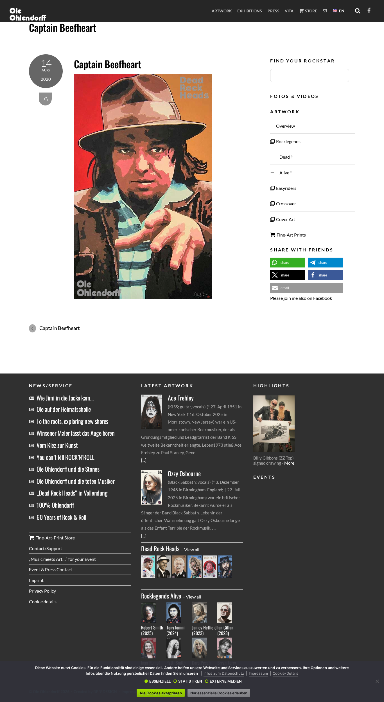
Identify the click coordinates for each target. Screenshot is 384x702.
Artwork (222, 10)
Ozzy (184, 473)
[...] (143, 460)
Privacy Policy (42, 590)
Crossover (285, 203)
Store (310, 10)
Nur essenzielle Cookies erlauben (219, 693)
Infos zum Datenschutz (224, 673)
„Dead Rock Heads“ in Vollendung (72, 492)
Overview (285, 126)
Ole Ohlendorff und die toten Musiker (75, 480)
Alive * (283, 172)
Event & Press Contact (50, 569)
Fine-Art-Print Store (55, 537)
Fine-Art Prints (291, 234)
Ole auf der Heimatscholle (64, 408)
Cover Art (285, 219)
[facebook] (369, 9)
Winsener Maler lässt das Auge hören (76, 432)
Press (273, 10)
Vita (289, 10)
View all (191, 549)
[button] (287, 262)
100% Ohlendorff (55, 504)
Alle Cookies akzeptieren (160, 693)
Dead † (284, 156)
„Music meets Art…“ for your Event (62, 559)
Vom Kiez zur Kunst (57, 444)
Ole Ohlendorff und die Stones (68, 468)
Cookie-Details (285, 673)
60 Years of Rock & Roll (61, 516)
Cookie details (43, 601)
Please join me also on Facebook (301, 298)
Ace (181, 397)
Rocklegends (288, 141)
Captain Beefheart (62, 27)
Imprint (36, 580)
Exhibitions (249, 10)
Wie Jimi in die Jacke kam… (65, 397)
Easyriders (285, 188)
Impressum (258, 673)
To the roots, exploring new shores (72, 421)
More (289, 462)
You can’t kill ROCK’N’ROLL (65, 457)
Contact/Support (45, 548)
